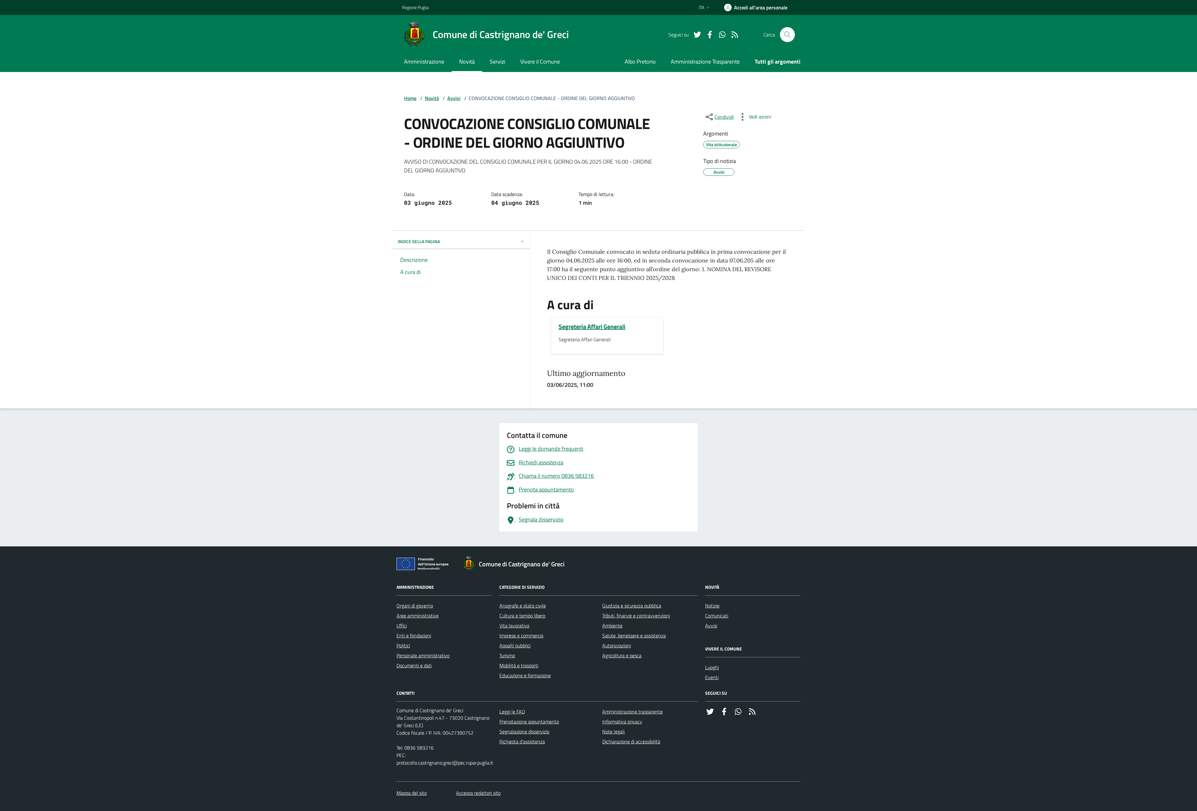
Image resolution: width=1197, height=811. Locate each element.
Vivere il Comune (540, 61)
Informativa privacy (622, 721)
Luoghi (712, 667)
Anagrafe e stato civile (522, 605)
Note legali (613, 731)
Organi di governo (415, 605)
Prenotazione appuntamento (529, 721)
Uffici (402, 625)
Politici (403, 645)
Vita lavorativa (514, 625)
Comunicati (716, 615)
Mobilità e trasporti (518, 665)
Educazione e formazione (525, 675)
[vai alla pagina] (695, 35)
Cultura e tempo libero (522, 615)
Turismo (507, 655)
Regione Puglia (415, 7)
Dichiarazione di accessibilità (631, 741)
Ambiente (612, 625)
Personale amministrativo (423, 655)
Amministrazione (424, 61)
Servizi (497, 61)
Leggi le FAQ (512, 711)
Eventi (712, 677)
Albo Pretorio (640, 61)
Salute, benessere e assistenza (634, 635)
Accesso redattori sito (478, 793)
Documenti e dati (414, 665)
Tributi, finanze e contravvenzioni (636, 615)
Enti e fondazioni (414, 635)
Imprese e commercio (521, 635)
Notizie (712, 605)
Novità (467, 61)
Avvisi (453, 98)
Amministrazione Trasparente (705, 61)
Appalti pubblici (515, 645)
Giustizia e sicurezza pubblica (631, 605)
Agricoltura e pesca (622, 655)
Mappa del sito (412, 793)
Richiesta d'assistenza (522, 741)
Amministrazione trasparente (632, 711)
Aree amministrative (418, 615)
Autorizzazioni (616, 645)
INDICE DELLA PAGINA (419, 241)
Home (410, 98)
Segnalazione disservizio (524, 731)
